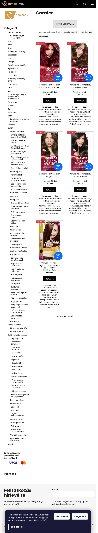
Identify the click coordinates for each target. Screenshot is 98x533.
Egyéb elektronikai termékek (18, 439)
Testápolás (15, 283)
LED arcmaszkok (19, 391)
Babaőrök (15, 407)
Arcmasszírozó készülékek (18, 386)
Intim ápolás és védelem (17, 234)
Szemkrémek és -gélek (19, 222)
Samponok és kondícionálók (17, 259)
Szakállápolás (16, 244)
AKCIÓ (10, 128)
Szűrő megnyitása (65, 24)
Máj (9, 91)
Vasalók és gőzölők (18, 435)
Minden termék (14, 32)
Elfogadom (80, 516)
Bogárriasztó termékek (16, 317)
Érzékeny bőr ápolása (16, 216)
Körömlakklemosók (19, 189)
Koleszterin (12, 84)
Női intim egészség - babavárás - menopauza (17, 96)
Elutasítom (62, 516)
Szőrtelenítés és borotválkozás (18, 311)
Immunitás (12, 75)
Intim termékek (17, 400)
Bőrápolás (14, 199)
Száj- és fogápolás (18, 251)
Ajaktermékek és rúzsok (18, 141)
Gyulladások (13, 68)
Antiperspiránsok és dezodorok (19, 306)
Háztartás (14, 321)
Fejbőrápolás (16, 274)
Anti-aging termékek (20, 212)
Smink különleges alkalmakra (18, 152)
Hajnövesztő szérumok (16, 279)
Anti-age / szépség (16, 51)
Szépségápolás (17, 338)
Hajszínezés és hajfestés (17, 270)
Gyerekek (14, 196)
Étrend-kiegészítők (18, 328)
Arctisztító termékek (20, 203)
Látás (10, 87)
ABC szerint (43, 36)
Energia (11, 61)
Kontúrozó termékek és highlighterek (20, 147)
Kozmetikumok (17, 331)
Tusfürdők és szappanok (16, 288)
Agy (10, 41)
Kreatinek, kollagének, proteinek (19, 120)
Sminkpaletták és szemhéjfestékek (18, 136)
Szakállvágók (17, 356)
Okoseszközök (16, 419)
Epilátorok (16, 353)
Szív (9, 109)
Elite (9, 58)
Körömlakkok (16, 175)
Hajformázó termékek (16, 264)
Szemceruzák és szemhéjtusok (18, 163)
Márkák (11, 444)
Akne (10, 44)
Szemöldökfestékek (19, 168)
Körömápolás (16, 171)
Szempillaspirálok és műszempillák (20, 158)
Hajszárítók (16, 363)
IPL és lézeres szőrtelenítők (17, 381)
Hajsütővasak (17, 366)
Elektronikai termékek (17, 335)
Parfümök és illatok (18, 193)
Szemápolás (15, 230)
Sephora (11, 124)
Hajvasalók (16, 370)
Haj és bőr (12, 72)
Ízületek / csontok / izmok (16, 79)
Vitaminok (12, 112)
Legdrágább (87, 32)
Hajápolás (14, 254)
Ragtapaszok (16, 301)
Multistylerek (17, 373)
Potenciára (12, 102)
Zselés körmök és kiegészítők (18, 185)
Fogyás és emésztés (17, 65)
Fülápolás (14, 226)
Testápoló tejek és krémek (19, 293)
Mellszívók (15, 410)
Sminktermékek (17, 131)
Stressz (11, 105)
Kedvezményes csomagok (17, 37)
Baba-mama (16, 403)
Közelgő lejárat (14, 324)
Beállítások (17, 526)
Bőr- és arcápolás (19, 376)
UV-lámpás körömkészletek (18, 179)
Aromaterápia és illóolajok (17, 239)
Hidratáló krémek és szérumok (20, 207)
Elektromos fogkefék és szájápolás (20, 395)
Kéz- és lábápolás (19, 298)
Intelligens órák (17, 422)
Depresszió (12, 55)
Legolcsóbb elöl (70, 32)
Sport (10, 116)
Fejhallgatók (16, 426)
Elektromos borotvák (16, 348)
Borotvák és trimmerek (16, 342)
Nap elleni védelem (18, 247)
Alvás (10, 48)
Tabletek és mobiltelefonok (17, 430)
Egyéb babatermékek (17, 414)
